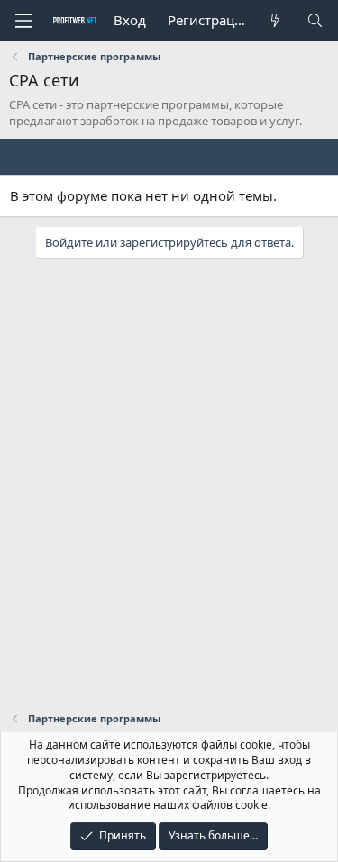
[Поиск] (315, 20)
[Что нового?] (275, 20)
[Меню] (23, 21)
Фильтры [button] (287, 157)
